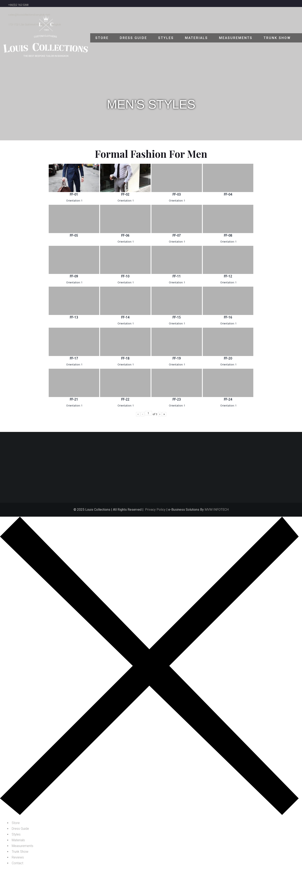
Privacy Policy (155, 510)
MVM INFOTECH (217, 510)
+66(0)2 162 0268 (18, 4)
